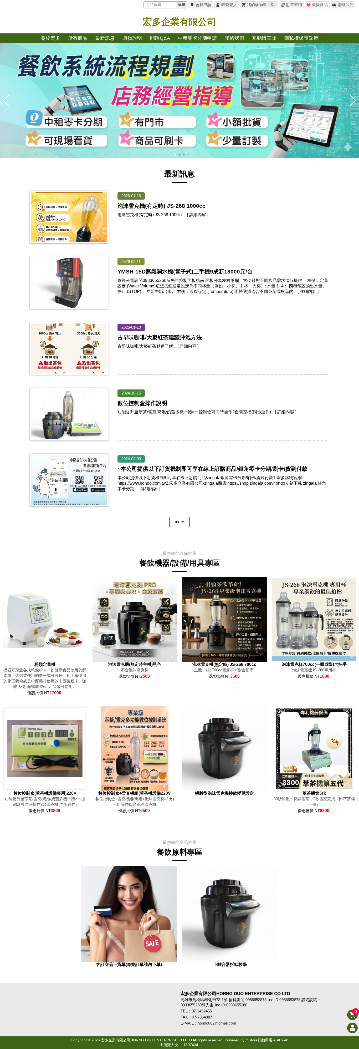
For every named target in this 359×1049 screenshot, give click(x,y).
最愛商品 (320, 4)
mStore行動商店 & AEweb (266, 1040)
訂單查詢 (294, 4)
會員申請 (203, 4)
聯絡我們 (345, 4)
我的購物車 (260, 4)
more (179, 522)
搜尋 (181, 4)
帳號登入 (229, 4)
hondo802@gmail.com (217, 1023)
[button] (175, 155)
